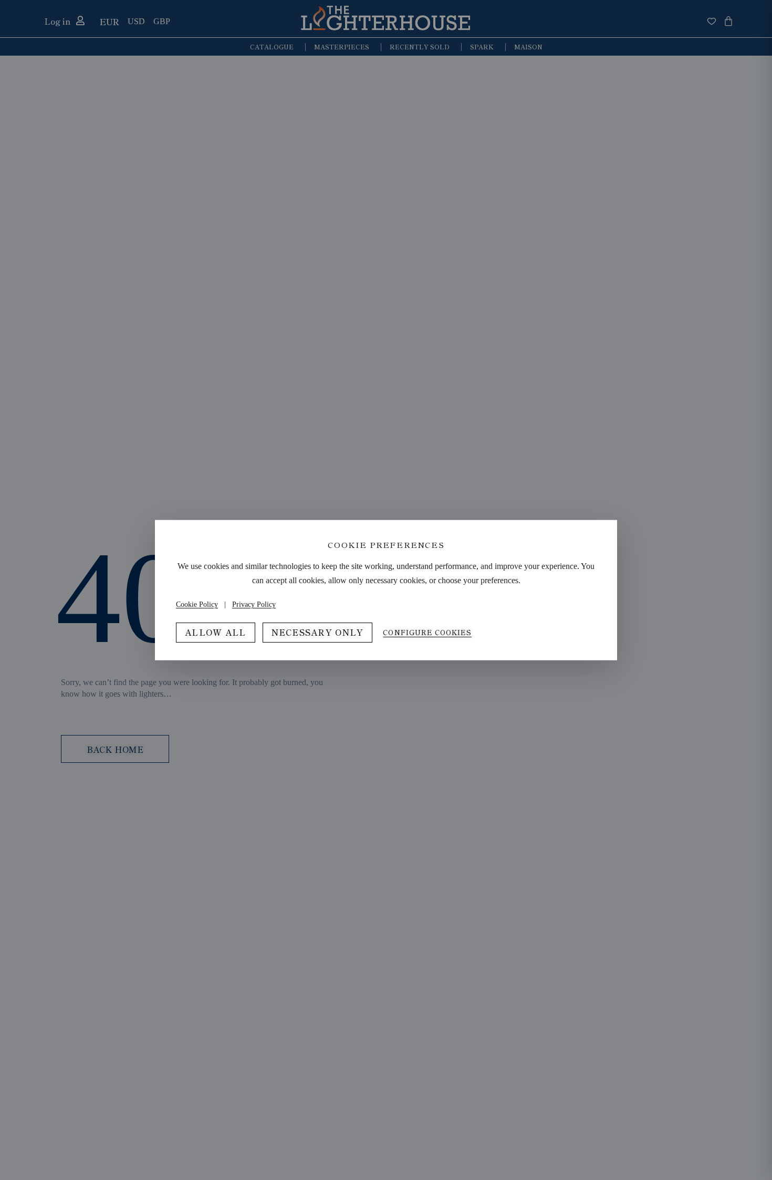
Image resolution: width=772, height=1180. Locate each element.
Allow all (215, 632)
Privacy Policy (254, 604)
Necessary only (318, 632)
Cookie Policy (197, 604)
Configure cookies (427, 632)
